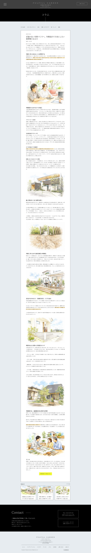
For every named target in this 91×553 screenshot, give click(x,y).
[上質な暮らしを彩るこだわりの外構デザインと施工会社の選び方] (62, 490)
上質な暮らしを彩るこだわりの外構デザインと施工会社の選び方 (62, 498)
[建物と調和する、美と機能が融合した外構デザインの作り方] (45, 490)
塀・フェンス (53, 27)
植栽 (59, 27)
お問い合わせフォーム (68, 523)
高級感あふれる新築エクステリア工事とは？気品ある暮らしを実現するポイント (28, 498)
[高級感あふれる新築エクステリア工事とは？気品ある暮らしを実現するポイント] (28, 490)
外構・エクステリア (45, 27)
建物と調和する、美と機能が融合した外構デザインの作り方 (45, 498)
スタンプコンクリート (31, 27)
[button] (5, 4)
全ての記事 (23, 27)
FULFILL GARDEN (46, 3)
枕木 (38, 27)
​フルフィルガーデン (45, 6)
